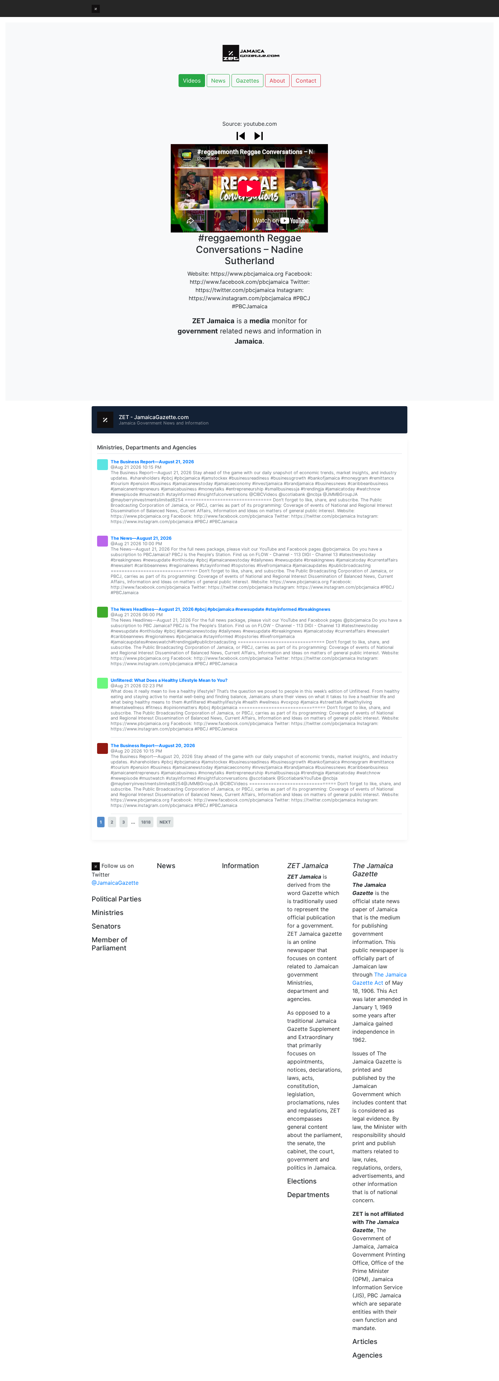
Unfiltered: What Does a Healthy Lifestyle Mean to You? (169, 680)
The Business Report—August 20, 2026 (153, 745)
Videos (192, 80)
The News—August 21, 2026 (141, 538)
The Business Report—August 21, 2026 (152, 461)
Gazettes (247, 80)
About (277, 80)
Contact (306, 80)
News (218, 80)
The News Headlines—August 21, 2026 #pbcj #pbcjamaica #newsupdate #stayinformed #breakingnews (220, 609)
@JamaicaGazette (115, 882)
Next (165, 822)
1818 (146, 822)
